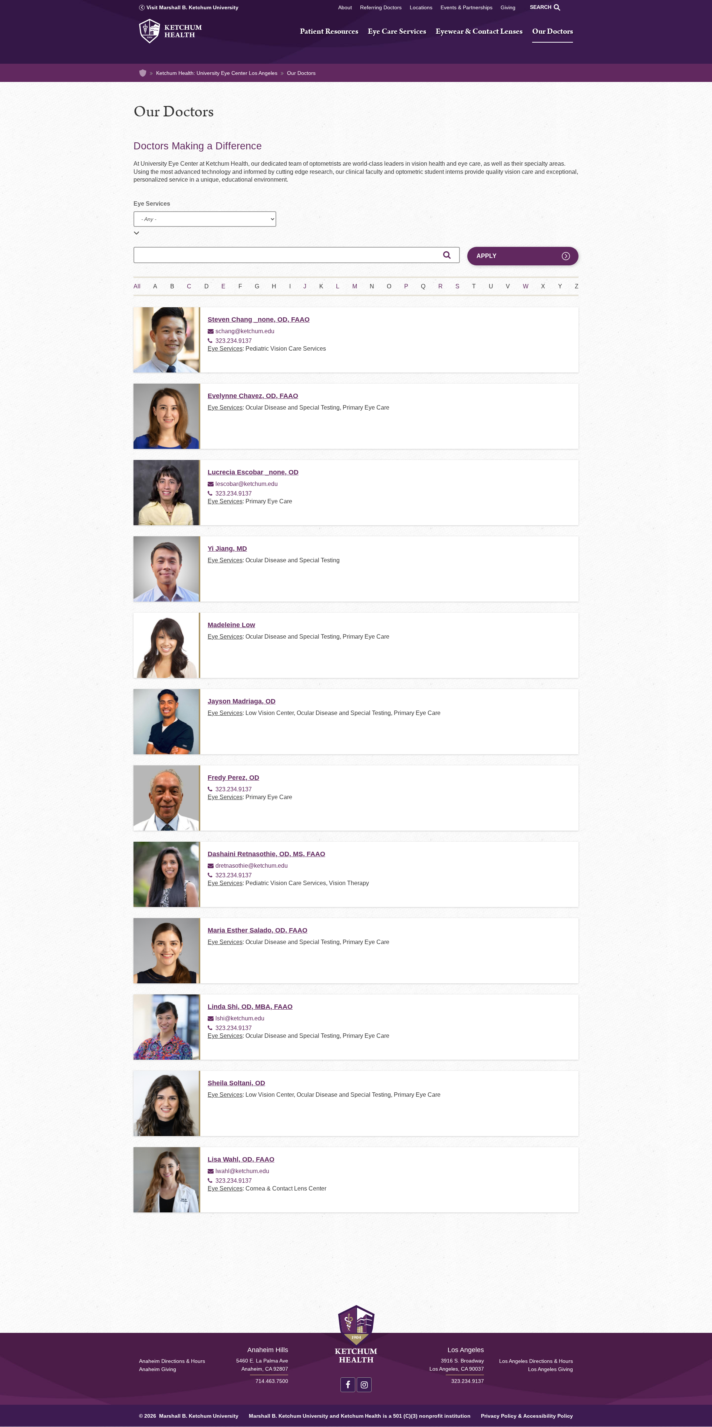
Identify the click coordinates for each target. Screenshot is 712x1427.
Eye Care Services (397, 32)
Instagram (364, 1384)
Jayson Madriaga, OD (242, 701)
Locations (421, 7)
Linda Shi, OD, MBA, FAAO (250, 1006)
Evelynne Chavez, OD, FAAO (253, 396)
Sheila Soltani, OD (236, 1083)
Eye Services (152, 204)
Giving (508, 7)
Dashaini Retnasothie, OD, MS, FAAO (266, 854)
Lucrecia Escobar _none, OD (253, 472)
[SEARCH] (557, 7)
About (345, 7)
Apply (487, 256)
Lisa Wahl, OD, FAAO (241, 1159)
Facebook (347, 1384)
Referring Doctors (381, 7)
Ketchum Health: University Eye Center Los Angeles (216, 73)
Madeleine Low (231, 625)
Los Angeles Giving (550, 1369)
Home (142, 73)
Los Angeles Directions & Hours (536, 1361)
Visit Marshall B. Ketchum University (192, 7)
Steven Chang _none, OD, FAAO (259, 319)
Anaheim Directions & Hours (172, 1361)
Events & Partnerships (466, 7)
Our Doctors (552, 32)
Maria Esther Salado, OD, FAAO (257, 930)
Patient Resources (329, 32)
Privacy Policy (499, 1416)
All (137, 286)
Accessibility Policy (548, 1416)
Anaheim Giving (157, 1369)
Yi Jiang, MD (227, 548)
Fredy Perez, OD (233, 777)
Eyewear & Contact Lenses (479, 32)
